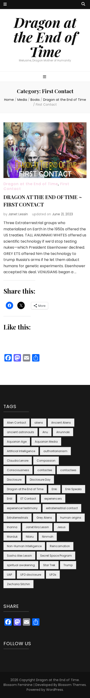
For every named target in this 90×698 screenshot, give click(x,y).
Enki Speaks (73, 489)
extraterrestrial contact (62, 508)
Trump (68, 565)
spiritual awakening (21, 565)
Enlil (9, 499)
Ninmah (47, 537)
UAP (9, 575)
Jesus (61, 527)
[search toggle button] (83, 4)
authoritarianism (55, 451)
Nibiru (30, 537)
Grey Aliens (44, 518)
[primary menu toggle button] (45, 77)
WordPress (54, 689)
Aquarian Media (46, 442)
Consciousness (18, 470)
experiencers (53, 499)
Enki (54, 489)
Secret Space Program (56, 556)
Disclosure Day (40, 480)
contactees (68, 470)
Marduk (12, 537)
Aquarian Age (17, 442)
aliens (38, 423)
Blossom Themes (72, 684)
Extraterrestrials (17, 518)
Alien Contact (16, 423)
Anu (45, 432)
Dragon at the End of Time (45, 36)
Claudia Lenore (17, 461)
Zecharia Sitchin (18, 584)
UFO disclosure (30, 575)
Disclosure (14, 480)
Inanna (12, 527)
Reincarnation (60, 546)
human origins (70, 518)
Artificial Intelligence (21, 451)
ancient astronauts (20, 432)
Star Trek (49, 565)
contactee (44, 470)
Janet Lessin (18, 214)
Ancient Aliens (61, 423)
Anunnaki (63, 432)
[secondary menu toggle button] (5, 4)
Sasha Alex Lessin (19, 556)
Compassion (46, 461)
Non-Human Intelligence (24, 546)
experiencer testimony (22, 508)
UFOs (52, 575)
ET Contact (28, 499)
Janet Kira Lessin (37, 527)
